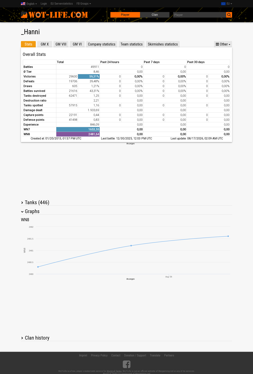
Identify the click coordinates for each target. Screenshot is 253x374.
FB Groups (82, 3)
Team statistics (132, 44)
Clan (155, 14)
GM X (45, 44)
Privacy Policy (99, 355)
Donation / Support (135, 355)
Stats (28, 44)
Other (223, 44)
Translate (155, 355)
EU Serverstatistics (62, 3)
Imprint (83, 355)
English (30, 4)
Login (44, 3)
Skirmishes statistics (163, 44)
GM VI (77, 44)
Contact (115, 355)
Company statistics (101, 44)
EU (228, 3)
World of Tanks (114, 371)
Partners (169, 355)
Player (125, 14)
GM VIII (61, 44)
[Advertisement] (126, 171)
